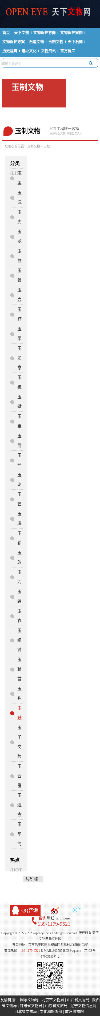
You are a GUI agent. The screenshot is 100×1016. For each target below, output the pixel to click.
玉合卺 (19, 776)
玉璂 (19, 518)
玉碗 (19, 382)
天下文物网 (50, 14)
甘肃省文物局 (31, 1006)
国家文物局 (29, 1000)
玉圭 (19, 421)
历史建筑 (9, 51)
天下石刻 (75, 42)
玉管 (19, 499)
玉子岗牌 (19, 742)
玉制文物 (55, 42)
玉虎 (19, 217)
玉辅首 (19, 669)
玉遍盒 (19, 805)
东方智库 (67, 51)
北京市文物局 (53, 1000)
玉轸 (19, 538)
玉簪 (19, 256)
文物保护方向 (44, 33)
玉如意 (19, 358)
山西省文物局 (78, 1000)
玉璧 (19, 402)
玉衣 (19, 616)
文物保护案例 (71, 33)
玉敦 (19, 557)
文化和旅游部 (51, 1012)
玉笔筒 (19, 834)
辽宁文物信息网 (83, 1006)
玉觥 (46, 146)
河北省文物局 (25, 1012)
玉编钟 (19, 640)
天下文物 (21, 33)
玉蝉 (19, 596)
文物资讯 (48, 51)
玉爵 (19, 441)
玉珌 (19, 480)
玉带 (19, 334)
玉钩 (19, 693)
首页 (6, 33)
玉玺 (19, 178)
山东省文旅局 (56, 1006)
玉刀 (19, 577)
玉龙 (19, 236)
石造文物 (36, 42)
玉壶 (19, 295)
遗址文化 (29, 51)
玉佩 (19, 197)
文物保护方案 (13, 42)
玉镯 (19, 275)
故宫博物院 (74, 1012)
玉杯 (19, 314)
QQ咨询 (29, 910)
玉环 (19, 460)
